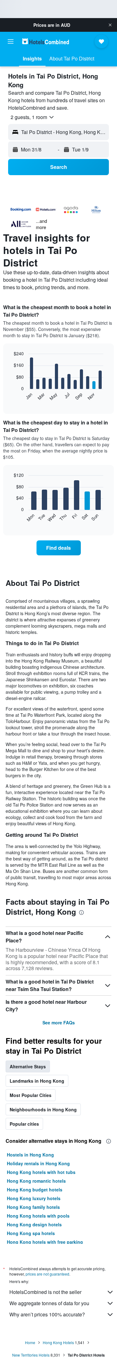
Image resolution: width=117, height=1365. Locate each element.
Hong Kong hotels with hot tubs (41, 1172)
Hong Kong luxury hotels (34, 1198)
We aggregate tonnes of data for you (49, 1303)
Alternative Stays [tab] (28, 1066)
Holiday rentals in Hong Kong (38, 1163)
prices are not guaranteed (47, 1273)
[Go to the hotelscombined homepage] (45, 41)
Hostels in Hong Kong (30, 1155)
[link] (59, 547)
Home (30, 1342)
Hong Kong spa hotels (31, 1233)
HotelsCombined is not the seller (45, 1292)
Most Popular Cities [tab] (30, 1095)
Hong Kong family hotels (33, 1207)
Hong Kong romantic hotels (36, 1181)
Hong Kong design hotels (34, 1224)
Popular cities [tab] (24, 1124)
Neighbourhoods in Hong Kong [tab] (43, 1109)
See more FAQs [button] (58, 1022)
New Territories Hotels (31, 1355)
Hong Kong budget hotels (34, 1189)
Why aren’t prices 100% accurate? (47, 1314)
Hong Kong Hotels (58, 1342)
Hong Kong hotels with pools (38, 1216)
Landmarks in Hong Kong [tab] (37, 1081)
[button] (110, 25)
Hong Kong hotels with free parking (45, 1242)
